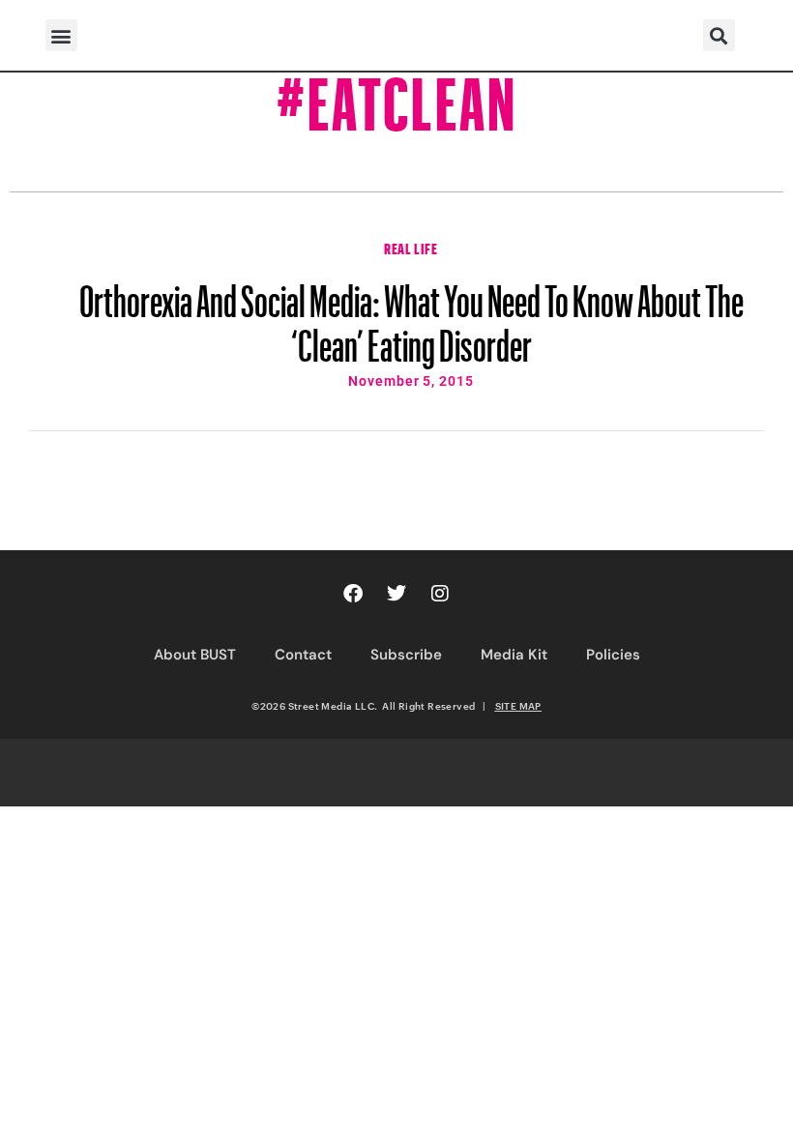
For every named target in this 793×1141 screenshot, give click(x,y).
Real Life (410, 246)
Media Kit (514, 654)
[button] (61, 35)
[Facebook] (353, 593)
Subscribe (406, 654)
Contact (303, 654)
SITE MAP (518, 706)
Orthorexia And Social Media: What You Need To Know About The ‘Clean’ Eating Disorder (411, 314)
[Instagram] (440, 593)
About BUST (195, 654)
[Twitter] (396, 593)
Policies (613, 654)
